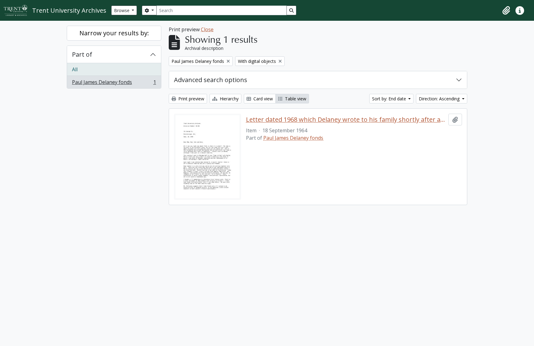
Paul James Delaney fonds (114, 83)
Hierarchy (228, 99)
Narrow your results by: (114, 33)
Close (207, 29)
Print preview (190, 99)
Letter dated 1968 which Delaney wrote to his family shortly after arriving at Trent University (346, 119)
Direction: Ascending (440, 99)
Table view (295, 99)
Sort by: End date (389, 99)
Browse (122, 10)
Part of (82, 54)
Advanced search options (210, 80)
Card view (262, 99)
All (75, 69)
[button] (506, 10)
